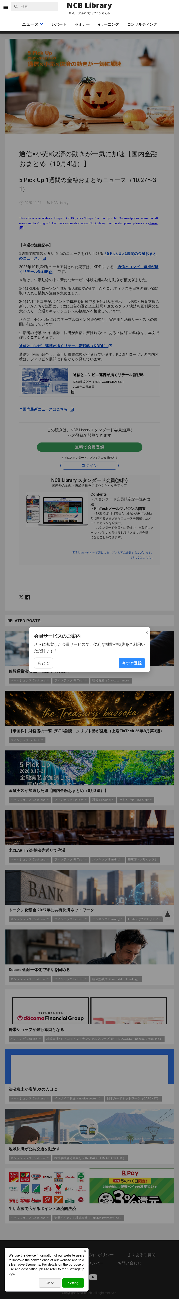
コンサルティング (142, 24)
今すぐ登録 (132, 662)
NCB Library (89, 5)
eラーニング (108, 24)
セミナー (82, 24)
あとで (43, 662)
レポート (59, 24)
